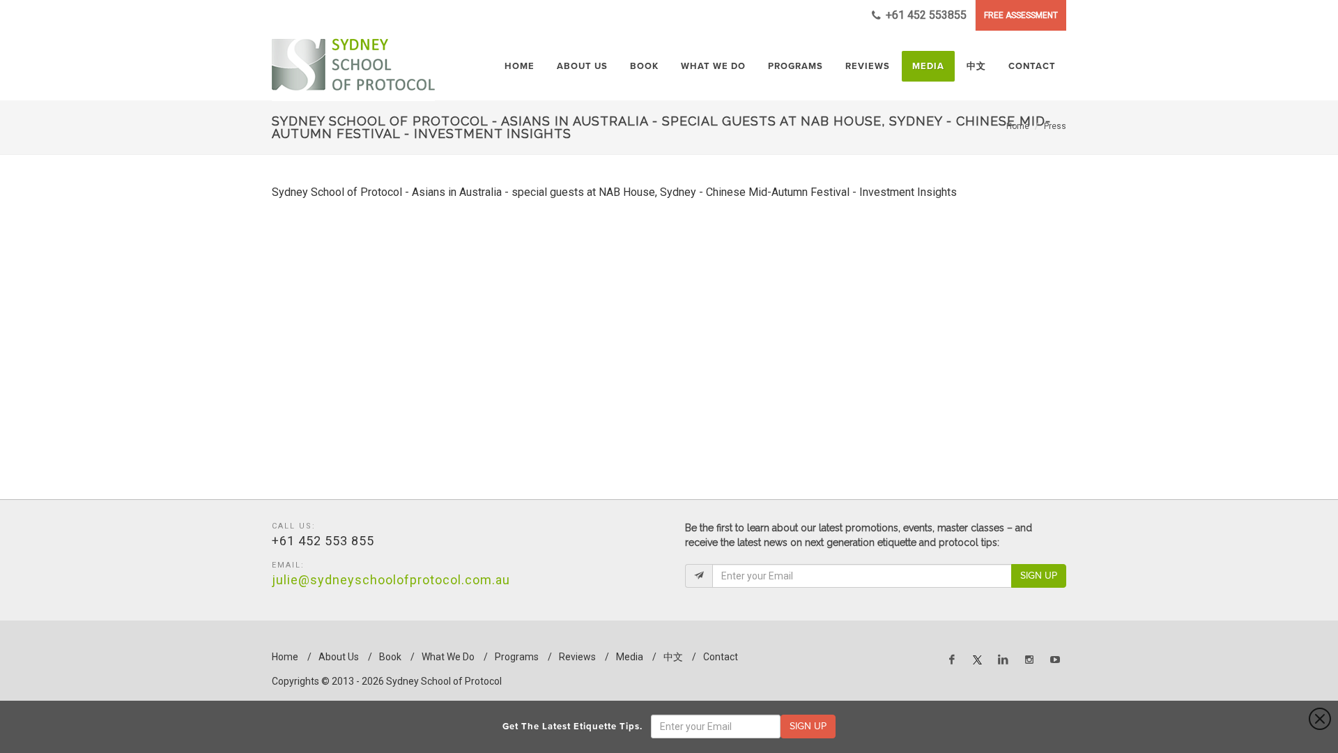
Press (1055, 126)
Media (629, 656)
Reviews (577, 656)
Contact (720, 656)
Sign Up (1038, 575)
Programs (517, 656)
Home (1017, 126)
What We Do (448, 656)
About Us (338, 656)
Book (390, 656)
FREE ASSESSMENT (1021, 15)
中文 (673, 656)
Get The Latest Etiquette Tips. (575, 726)
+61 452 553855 (925, 15)
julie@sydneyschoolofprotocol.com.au (391, 579)
